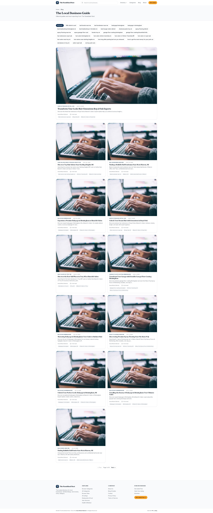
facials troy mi (96, 32)
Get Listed (153, 2)
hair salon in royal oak (144, 36)
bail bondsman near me (101, 25)
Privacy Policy (112, 495)
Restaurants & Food (87, 498)
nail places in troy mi (63, 43)
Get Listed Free (138, 488)
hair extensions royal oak (64, 36)
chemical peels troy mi (125, 29)
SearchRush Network (81, 510)
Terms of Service (113, 498)
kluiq (156, 510)
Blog (139, 2)
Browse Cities (86, 493)
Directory (123, 2)
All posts (59, 25)
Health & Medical (86, 502)
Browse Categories (87, 488)
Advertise (137, 493)
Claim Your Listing (139, 491)
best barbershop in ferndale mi (88, 29)
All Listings (85, 495)
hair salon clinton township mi (102, 36)
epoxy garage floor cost (81, 32)
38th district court (71, 25)
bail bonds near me (85, 25)
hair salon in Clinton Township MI (124, 36)
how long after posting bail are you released (111, 39)
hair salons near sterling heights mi (84, 39)
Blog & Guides (112, 491)
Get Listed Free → (141, 497)
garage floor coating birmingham (113, 32)
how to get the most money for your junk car (140, 39)
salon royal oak (77, 43)
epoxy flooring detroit (141, 29)
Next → (113, 467)
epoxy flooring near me (64, 32)
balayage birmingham (118, 25)
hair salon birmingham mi (83, 36)
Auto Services (86, 500)
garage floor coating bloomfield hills (136, 32)
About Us (110, 488)
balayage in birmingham (135, 25)
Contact (110, 493)
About (144, 2)
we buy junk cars (90, 43)
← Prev (100, 467)
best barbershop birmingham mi (66, 29)
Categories (132, 2)
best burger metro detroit (108, 29)
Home (57, 9)
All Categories (86, 491)
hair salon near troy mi (63, 39)
